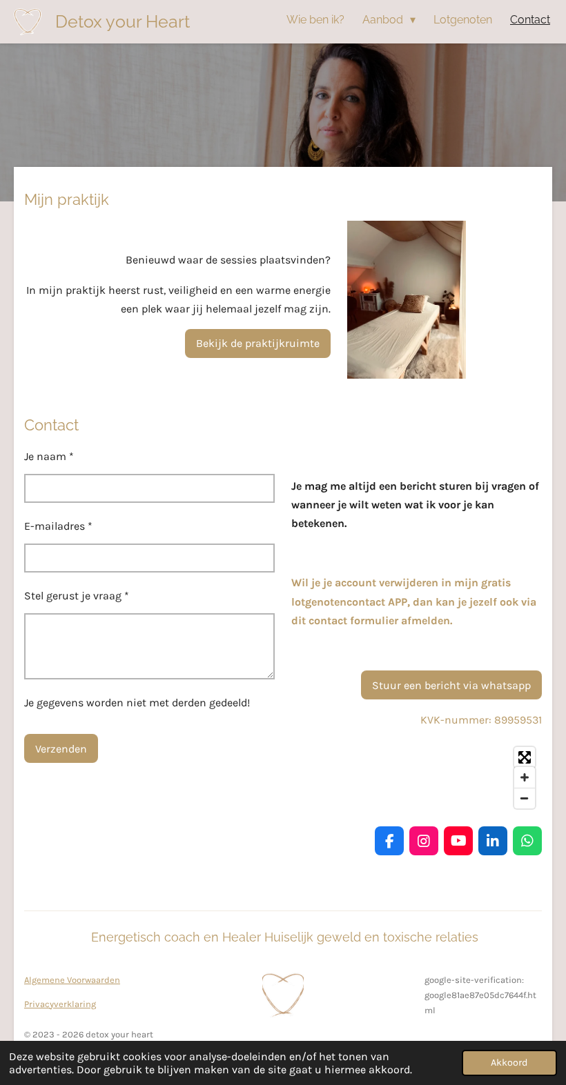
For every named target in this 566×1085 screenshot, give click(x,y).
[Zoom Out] (524, 798)
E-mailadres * (58, 525)
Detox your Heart (122, 21)
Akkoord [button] (509, 1062)
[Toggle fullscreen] (524, 757)
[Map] (416, 777)
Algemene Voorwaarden (72, 980)
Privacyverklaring (60, 1004)
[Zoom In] (524, 777)
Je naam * (49, 456)
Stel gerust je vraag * (76, 595)
